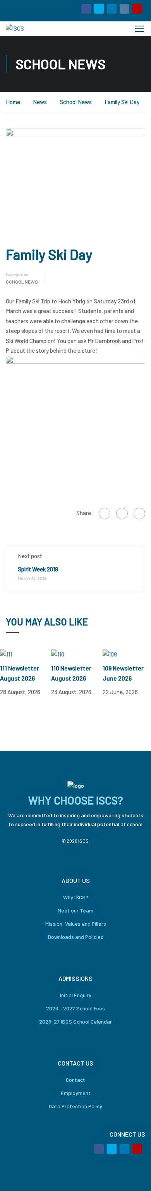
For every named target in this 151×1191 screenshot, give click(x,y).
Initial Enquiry (75, 995)
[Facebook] (104, 513)
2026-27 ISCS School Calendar (75, 1021)
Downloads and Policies (75, 936)
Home (13, 101)
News (40, 101)
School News (76, 101)
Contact (75, 1079)
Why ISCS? (75, 897)
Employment (76, 1093)
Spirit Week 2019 (38, 569)
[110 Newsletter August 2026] (57, 653)
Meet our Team (75, 910)
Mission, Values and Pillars (75, 923)
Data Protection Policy (75, 1106)
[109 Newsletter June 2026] (110, 653)
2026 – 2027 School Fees (75, 1008)
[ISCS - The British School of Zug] (32, 28)
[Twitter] (122, 513)
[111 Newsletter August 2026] (6, 653)
